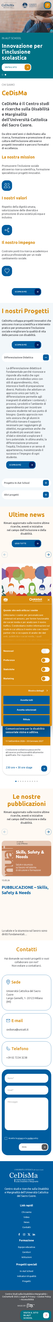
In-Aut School (26, 1271)
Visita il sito (11, 67)
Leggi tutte (20, 543)
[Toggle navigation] (47, 5)
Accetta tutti (26, 700)
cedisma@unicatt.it (17, 1029)
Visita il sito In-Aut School (30, 1315)
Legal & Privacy (27, 1296)
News (26, 1222)
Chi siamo (27, 1212)
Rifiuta (26, 719)
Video (26, 1217)
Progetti (26, 1281)
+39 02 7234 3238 (16, 1057)
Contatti (26, 1227)
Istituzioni (26, 1257)
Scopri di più (21, 292)
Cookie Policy (44, 1296)
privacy (20, 1138)
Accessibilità (27, 1299)
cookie (30, 1138)
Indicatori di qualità (26, 1276)
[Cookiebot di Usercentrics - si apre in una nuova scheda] (31, 600)
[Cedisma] (11, 5)
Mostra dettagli (36, 690)
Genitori (26, 1252)
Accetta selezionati (26, 710)
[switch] (45, 660)
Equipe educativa (26, 1247)
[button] (2, 74)
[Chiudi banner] (49, 600)
